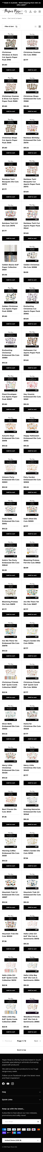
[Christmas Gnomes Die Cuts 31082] (32, 40)
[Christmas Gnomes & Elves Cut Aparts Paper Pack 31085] (10, 84)
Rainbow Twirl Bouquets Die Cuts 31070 (10, 181)
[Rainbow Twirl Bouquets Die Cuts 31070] (10, 167)
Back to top (21, 1050)
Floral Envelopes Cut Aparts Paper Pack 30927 (9, 396)
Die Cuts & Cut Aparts (15, 18)
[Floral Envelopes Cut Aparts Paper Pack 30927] (10, 382)
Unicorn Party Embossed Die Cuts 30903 (10, 479)
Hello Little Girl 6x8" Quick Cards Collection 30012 (9, 977)
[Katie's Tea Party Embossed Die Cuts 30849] (10, 548)
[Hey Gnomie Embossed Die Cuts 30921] (32, 382)
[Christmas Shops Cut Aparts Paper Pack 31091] (10, 126)
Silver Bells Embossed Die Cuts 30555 (10, 726)
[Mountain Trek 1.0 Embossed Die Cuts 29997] (10, 880)
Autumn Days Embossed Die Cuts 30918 (10, 438)
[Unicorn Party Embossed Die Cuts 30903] (10, 465)
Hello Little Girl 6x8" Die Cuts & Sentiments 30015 (31, 936)
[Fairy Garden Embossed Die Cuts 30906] (32, 465)
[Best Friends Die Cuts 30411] (10, 797)
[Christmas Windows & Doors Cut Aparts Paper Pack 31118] (10, 40)
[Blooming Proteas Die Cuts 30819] (10, 590)
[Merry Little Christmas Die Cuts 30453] (32, 753)
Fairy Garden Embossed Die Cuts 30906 (32, 479)
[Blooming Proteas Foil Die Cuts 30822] (32, 548)
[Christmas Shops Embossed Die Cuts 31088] (32, 84)
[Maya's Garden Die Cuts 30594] (32, 629)
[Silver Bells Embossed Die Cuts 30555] (10, 712)
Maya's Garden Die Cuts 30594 (32, 642)
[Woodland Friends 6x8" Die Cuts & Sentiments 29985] (32, 1005)
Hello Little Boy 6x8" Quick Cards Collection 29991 (9, 1019)
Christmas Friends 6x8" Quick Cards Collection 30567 (10, 684)
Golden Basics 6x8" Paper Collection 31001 (10, 267)
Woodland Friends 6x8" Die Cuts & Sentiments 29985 (32, 1019)
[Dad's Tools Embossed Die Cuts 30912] (10, 507)
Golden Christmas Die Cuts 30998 (31, 266)
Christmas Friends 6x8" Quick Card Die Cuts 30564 (32, 684)
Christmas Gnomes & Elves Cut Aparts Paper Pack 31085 (10, 98)
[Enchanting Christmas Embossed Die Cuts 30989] (10, 338)
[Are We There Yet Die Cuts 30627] (32, 590)
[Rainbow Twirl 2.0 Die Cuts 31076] (10, 211)
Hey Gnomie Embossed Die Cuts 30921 (32, 396)
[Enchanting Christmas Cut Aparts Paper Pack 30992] (32, 294)
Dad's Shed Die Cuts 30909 (30, 520)
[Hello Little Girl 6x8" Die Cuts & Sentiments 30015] (32, 922)
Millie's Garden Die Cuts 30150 (32, 852)
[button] (35, 11)
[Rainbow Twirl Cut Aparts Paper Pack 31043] (32, 211)
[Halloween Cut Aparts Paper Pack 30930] (32, 338)
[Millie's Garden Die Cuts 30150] (32, 839)
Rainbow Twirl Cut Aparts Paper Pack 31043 (32, 225)
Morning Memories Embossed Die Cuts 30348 (32, 811)
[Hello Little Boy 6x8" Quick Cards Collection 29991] (10, 1005)
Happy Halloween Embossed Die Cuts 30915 (32, 438)
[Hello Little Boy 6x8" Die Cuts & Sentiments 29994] (32, 963)
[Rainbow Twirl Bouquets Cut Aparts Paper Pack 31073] (32, 167)
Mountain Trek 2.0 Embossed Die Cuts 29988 (32, 894)
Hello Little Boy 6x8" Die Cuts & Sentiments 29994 (31, 977)
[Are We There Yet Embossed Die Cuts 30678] (10, 629)
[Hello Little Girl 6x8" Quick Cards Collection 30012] (10, 963)
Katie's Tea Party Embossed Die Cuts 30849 (10, 562)
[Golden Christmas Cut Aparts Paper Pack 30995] (10, 294)
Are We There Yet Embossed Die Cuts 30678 (10, 643)
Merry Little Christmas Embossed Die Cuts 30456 (10, 769)
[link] (8, 1041)
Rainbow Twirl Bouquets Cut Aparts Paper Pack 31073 (32, 183)
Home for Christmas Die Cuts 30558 (32, 726)
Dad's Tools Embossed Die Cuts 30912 (10, 521)
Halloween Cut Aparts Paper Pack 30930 (32, 352)
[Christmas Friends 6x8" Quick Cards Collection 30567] (10, 670)
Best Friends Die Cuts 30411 (9, 810)
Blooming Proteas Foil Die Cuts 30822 (32, 561)
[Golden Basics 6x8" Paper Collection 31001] (10, 253)
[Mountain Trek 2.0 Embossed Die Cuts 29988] (32, 880)
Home (4, 18)
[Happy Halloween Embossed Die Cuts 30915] (32, 424)
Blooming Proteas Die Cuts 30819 (10, 603)
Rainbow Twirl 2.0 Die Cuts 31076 (10, 224)
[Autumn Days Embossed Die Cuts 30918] (10, 424)
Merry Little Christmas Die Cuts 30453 (32, 767)
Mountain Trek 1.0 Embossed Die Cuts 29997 (10, 894)
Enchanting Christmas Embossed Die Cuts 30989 (10, 354)
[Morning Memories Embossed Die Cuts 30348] (32, 797)
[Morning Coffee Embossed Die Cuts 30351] (10, 839)
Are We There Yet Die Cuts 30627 (31, 603)
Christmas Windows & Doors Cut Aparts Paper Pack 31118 (10, 56)
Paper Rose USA (12, 1147)
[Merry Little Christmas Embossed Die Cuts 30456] (10, 753)
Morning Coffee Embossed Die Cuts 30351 (10, 853)
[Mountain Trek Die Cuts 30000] (10, 922)
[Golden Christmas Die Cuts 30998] (32, 253)
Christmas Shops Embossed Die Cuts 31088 (32, 98)
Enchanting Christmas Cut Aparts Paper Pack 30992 (32, 310)
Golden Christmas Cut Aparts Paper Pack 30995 (10, 308)
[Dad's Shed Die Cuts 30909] (32, 507)
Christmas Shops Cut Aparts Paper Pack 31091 (9, 140)
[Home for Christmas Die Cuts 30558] (32, 712)
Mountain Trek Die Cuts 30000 (10, 935)
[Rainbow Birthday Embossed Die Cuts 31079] (32, 126)
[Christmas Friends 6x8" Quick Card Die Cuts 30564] (32, 670)
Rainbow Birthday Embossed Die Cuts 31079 (32, 140)
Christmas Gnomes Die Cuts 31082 (32, 53)
